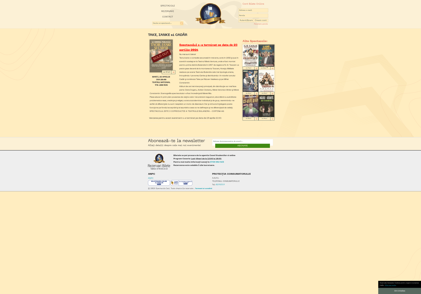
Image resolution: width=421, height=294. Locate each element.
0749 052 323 (217, 162)
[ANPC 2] (181, 185)
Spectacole (168, 6)
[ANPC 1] (159, 185)
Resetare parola (261, 24)
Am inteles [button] (399, 291)
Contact (167, 17)
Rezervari (167, 11)
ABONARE (242, 146)
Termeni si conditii (203, 188)
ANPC (150, 178)
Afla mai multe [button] (390, 285)
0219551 (220, 185)
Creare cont (261, 20)
